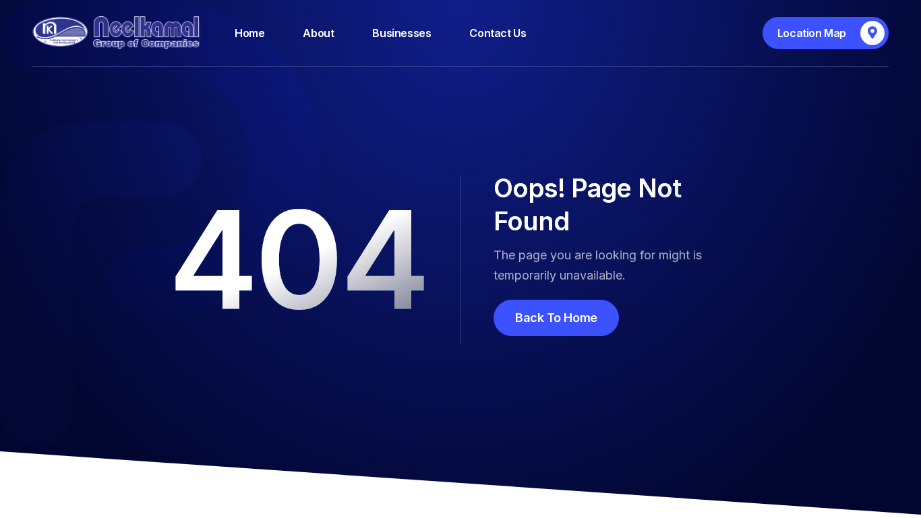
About (318, 33)
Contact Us (497, 33)
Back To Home (556, 318)
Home (249, 33)
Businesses (401, 33)
